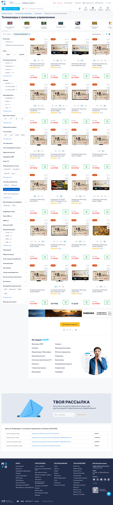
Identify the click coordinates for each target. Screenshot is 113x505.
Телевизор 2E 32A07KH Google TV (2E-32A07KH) (45, 433)
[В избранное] (46, 42)
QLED (23, 135)
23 (76, 330)
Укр (107, 2)
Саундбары (59, 372)
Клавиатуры (59, 356)
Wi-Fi (13, 205)
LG (6, 104)
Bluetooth (7, 205)
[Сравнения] (46, 46)
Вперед (111, 24)
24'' (5, 119)
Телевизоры (77, 475)
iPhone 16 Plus (77, 468)
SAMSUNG (8, 98)
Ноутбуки (35, 348)
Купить (44, 76)
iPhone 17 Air (77, 490)
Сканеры (58, 344)
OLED (17, 135)
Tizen (13, 173)
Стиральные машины (39, 368)
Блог (54, 3)
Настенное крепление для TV (42, 360)
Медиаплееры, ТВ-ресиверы (41, 352)
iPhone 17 (76, 487)
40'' (22, 119)
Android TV (7, 169)
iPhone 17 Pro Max (78, 494)
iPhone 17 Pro (77, 492)
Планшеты (35, 364)
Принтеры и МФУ (37, 344)
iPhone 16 (76, 466)
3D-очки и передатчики (63, 352)
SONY (7, 101)
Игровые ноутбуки (79, 485)
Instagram (101, 479)
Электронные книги (38, 356)
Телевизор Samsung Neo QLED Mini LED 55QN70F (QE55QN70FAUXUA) (51, 441)
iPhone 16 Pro (77, 471)
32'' (17, 119)
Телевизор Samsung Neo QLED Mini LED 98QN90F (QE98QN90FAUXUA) (52, 437)
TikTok (108, 479)
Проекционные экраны (62, 348)
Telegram (104, 479)
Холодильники (60, 368)
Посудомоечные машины (63, 364)
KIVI (6, 108)
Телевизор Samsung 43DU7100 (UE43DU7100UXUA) (46, 445)
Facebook (97, 479)
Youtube (94, 479)
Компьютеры (59, 360)
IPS (6, 135)
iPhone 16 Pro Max (78, 473)
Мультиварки (36, 372)
